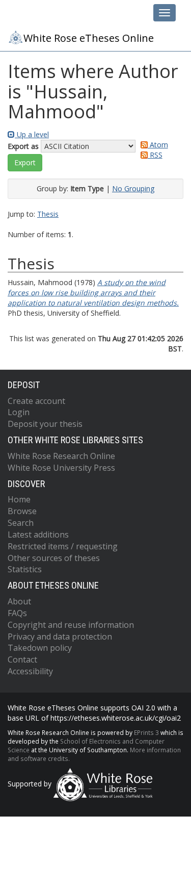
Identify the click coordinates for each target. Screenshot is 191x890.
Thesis (48, 214)
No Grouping (133, 188)
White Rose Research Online (61, 456)
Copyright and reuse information (71, 624)
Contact (22, 659)
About (19, 601)
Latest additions (38, 534)
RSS (155, 155)
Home (19, 499)
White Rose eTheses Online (88, 38)
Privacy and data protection (60, 636)
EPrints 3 (146, 732)
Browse (22, 511)
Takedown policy (40, 647)
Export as (23, 146)
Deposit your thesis (45, 423)
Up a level (32, 134)
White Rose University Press (61, 467)
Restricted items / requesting (63, 546)
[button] (25, 162)
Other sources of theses (54, 558)
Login (19, 412)
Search (21, 522)
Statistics (25, 569)
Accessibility (30, 671)
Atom (158, 144)
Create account (36, 400)
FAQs (17, 613)
